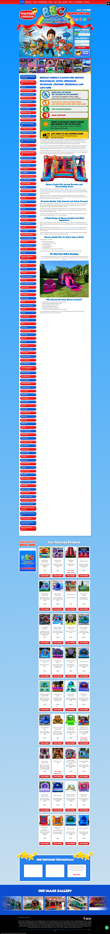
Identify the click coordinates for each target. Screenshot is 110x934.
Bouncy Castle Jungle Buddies (70, 728)
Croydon (85, 188)
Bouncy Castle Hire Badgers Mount (39, 920)
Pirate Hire (23, 405)
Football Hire (24, 265)
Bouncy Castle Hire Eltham (65, 923)
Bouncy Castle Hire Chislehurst (77, 922)
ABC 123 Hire (24, 187)
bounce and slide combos (65, 150)
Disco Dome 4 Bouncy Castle (44, 762)
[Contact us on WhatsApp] (107, 928)
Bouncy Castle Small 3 (84, 829)
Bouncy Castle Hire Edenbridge (53, 923)
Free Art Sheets (72, 927)
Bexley (75, 188)
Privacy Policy (44, 927)
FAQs (59, 2)
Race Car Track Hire (25, 165)
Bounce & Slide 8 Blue (45, 728)
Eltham (55, 190)
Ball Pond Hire (24, 105)
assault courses (84, 150)
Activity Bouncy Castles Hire (27, 94)
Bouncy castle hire (44, 145)
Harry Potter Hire (25, 287)
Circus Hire (23, 227)
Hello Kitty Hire (24, 291)
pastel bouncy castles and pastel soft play (69, 227)
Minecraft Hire (24, 334)
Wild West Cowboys (25, 478)
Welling (62, 190)
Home (22, 2)
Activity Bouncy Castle (57, 695)
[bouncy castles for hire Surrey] (77, 903)
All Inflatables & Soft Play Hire (27, 82)
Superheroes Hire (25, 449)
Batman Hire (24, 201)
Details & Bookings (45, 575)
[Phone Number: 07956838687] (79, 13)
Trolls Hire (23, 467)
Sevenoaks (51, 190)
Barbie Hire (23, 198)
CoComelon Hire (24, 231)
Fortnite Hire (24, 269)
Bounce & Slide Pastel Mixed (44, 594)
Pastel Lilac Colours (25, 373)
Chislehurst (67, 190)
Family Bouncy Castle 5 (83, 695)
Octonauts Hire (24, 353)
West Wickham (75, 190)
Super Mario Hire (25, 445)
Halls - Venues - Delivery (26, 496)
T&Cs (55, 2)
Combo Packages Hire (26, 116)
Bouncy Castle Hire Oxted (82, 924)
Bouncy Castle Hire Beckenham (52, 920)
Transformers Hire (25, 464)
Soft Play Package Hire (26, 101)
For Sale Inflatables (25, 183)
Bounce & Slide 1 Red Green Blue (58, 628)
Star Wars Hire (24, 438)
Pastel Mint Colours (25, 376)
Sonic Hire (23, 427)
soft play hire (78, 152)
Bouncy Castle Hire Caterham (64, 922)
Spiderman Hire (24, 434)
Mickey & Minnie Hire (26, 331)
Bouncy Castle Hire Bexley (64, 920)
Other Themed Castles (26, 161)
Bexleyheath (79, 188)
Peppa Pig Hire (24, 394)
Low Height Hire (24, 145)
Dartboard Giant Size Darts (71, 628)
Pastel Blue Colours (25, 364)
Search (82, 47)
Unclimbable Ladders (71, 561)
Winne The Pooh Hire (26, 482)
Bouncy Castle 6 (58, 795)
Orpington (46, 190)
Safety (71, 2)
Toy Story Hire (24, 460)
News (35, 2)
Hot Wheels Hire (25, 298)
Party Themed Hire (25, 360)
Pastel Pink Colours (25, 387)
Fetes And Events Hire (26, 180)
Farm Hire (23, 252)
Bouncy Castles (24, 216)
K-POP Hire (23, 87)
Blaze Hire (23, 209)
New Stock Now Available (27, 91)
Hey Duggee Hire (25, 294)
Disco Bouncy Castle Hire (27, 129)
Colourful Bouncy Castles (27, 234)
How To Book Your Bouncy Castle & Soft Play (27, 523)
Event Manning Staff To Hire (27, 500)
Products (28, 2)
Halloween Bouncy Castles (27, 283)
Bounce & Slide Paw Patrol (83, 762)
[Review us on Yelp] (81, 19)
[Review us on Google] (73, 19)
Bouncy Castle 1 (84, 661)
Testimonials (78, 2)
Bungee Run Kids (84, 561)
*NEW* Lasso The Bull (58, 762)
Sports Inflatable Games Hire (28, 176)
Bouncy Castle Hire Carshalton (52, 922)
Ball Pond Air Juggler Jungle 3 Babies (45, 695)
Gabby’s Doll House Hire (26, 276)
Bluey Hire (23, 212)
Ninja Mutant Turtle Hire (26, 349)
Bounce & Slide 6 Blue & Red (58, 594)
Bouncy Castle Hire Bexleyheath (77, 920)
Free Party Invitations (26, 518)
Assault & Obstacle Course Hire (27, 124)
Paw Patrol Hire (24, 391)
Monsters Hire (24, 345)
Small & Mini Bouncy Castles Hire (27, 153)
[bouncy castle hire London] (11, 903)
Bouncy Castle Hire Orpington (70, 924)
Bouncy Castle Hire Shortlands (34, 926)
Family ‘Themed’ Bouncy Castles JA (26, 528)
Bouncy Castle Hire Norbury (57, 924)
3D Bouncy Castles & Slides (27, 120)
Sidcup (59, 190)
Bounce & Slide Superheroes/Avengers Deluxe (70, 762)
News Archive (79, 927)
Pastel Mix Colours (25, 380)
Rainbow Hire (24, 420)
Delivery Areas (42, 2)
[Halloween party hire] (55, 903)
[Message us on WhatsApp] (84, 19)
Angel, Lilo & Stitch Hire (26, 191)
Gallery (65, 2)
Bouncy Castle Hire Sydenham (58, 926)
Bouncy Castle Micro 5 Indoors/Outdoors (57, 829)
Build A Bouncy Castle (26, 112)
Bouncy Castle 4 (71, 828)
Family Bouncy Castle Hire (27, 132)
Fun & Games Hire (25, 136)
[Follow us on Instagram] (77, 19)
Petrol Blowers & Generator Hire (27, 514)
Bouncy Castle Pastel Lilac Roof (45, 795)
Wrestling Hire (24, 485)
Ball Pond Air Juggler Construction (58, 728)
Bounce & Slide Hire (25, 109)
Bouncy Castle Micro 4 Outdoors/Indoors (44, 829)
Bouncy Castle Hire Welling (82, 926)
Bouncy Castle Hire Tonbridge (71, 926)
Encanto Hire (24, 249)
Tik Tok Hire (23, 456)
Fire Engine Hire (24, 262)
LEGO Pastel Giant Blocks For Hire (70, 795)
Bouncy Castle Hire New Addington (44, 924)
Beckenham (70, 188)
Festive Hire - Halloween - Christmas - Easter (27, 257)
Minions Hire (24, 338)
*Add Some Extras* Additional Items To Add (28, 77)
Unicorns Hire (24, 475)
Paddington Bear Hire (26, 356)
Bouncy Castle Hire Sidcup (46, 926)
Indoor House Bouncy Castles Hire (28, 140)
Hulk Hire (23, 302)
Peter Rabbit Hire (25, 398)
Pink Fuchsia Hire (25, 402)
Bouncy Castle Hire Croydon (28, 923)
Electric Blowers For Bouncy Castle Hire (27, 508)
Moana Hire (23, 342)
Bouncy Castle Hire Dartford (40, 923)
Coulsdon (42, 190)
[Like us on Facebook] (69, 19)
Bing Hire (23, 205)
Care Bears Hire (24, 220)
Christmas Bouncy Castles (27, 504)
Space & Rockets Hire (26, 431)
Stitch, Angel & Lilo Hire (26, 442)
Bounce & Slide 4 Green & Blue (84, 628)
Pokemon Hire (24, 409)
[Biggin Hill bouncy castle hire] (99, 903)
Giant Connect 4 (71, 594)
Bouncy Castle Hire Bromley (39, 922)
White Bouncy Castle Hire (27, 158)
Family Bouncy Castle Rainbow (44, 561)
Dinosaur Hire (24, 242)
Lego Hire (23, 313)
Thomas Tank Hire (25, 453)
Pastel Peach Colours (26, 384)
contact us (57, 215)
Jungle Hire (23, 309)
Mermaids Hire (24, 327)
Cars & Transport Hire (26, 223)
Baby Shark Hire (24, 194)
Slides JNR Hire (24, 172)
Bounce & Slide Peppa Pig (70, 695)
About (51, 2)
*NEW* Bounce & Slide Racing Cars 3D (84, 728)
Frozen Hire (23, 273)
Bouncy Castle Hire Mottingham (30, 924)
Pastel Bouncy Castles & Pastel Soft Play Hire (26, 368)
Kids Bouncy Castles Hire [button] (26, 98)
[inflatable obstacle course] (33, 903)
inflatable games (75, 150)
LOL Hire (23, 323)
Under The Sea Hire (25, 471)
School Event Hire (25, 493)
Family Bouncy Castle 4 (57, 661)
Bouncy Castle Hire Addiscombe (24, 920)
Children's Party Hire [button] (25, 489)
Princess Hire (24, 416)
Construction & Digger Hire (27, 238)
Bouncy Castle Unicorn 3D (57, 561)
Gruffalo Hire (24, 280)
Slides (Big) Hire (24, 169)
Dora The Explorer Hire (26, 245)
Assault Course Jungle (83, 594)
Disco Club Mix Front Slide (44, 628)
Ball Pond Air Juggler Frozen (45, 661)
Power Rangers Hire (25, 413)
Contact (87, 2)
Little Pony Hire (24, 320)
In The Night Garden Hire (26, 305)
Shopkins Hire (24, 424)
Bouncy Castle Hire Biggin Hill (27, 922)
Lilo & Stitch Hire (25, 316)
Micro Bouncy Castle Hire (27, 149)
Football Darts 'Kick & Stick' (70, 661)
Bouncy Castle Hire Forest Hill (77, 923)
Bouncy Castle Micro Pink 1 (83, 795)
